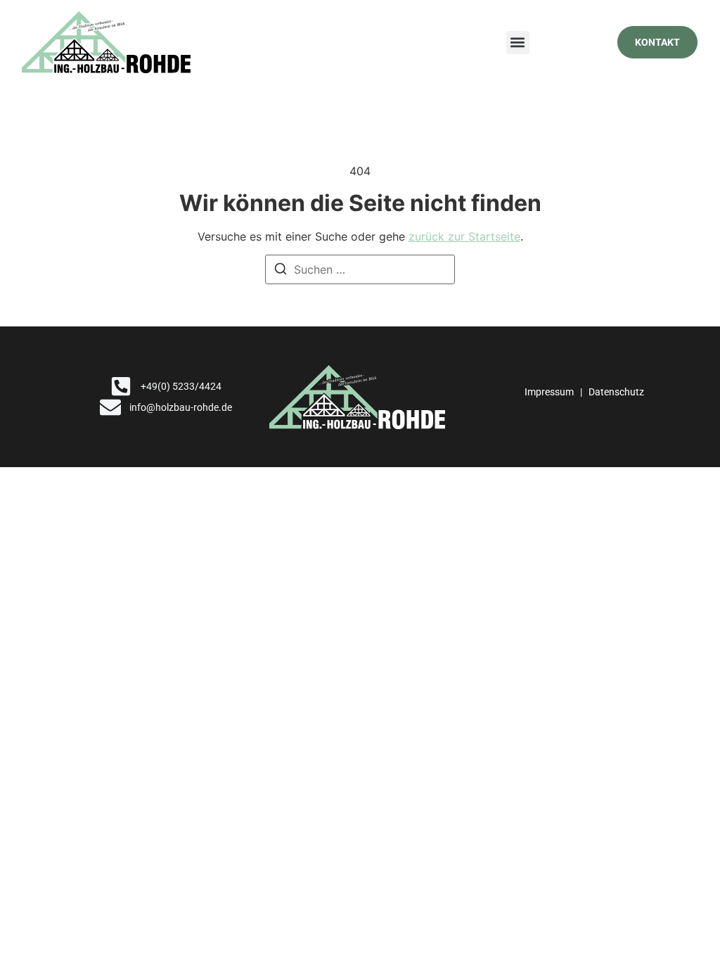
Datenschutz (616, 391)
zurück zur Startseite (464, 236)
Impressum (549, 391)
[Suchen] (280, 271)
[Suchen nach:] (360, 269)
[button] (517, 42)
